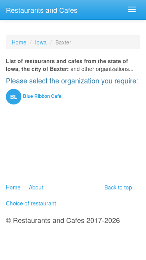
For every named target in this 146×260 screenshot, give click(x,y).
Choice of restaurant (31, 203)
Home (19, 42)
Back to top (118, 187)
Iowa (41, 42)
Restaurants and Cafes (41, 10)
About (36, 187)
